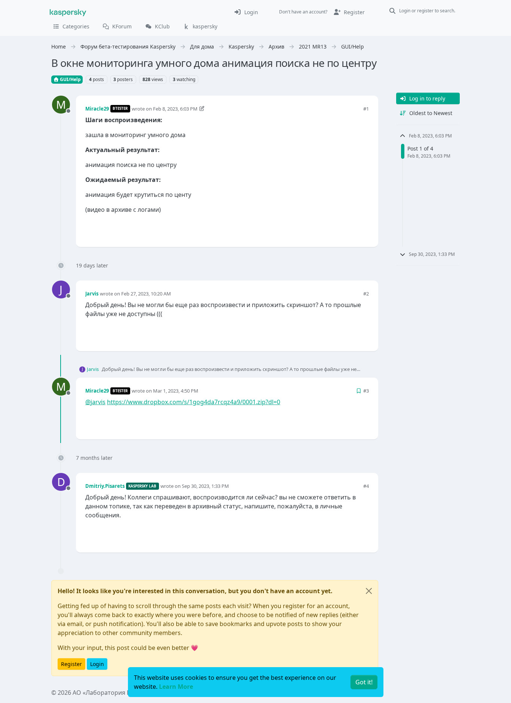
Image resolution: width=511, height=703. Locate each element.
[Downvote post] (362, 229)
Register (71, 664)
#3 (366, 390)
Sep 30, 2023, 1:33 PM (205, 486)
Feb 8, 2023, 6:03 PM (175, 108)
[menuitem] (246, 12)
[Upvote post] (336, 229)
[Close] (369, 590)
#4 (366, 486)
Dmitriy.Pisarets (105, 486)
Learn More (176, 686)
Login (97, 664)
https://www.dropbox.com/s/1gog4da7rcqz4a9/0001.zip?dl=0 (193, 402)
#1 (366, 108)
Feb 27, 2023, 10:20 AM (146, 293)
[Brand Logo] (68, 11)
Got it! (364, 682)
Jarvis (91, 293)
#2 (366, 293)
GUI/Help (70, 79)
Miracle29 (97, 108)
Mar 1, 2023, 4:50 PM (175, 390)
